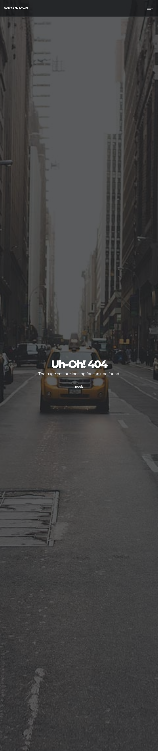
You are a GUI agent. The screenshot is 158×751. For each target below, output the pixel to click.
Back (79, 387)
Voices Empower (16, 8)
